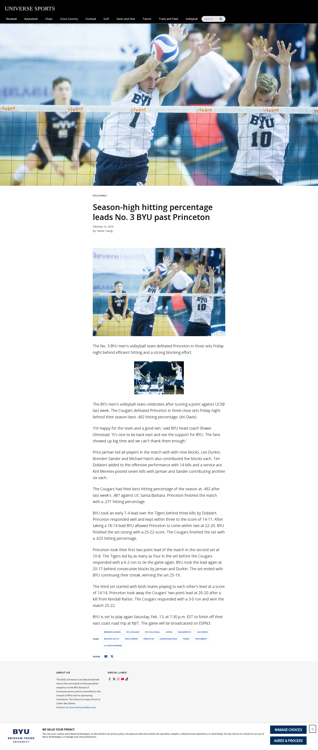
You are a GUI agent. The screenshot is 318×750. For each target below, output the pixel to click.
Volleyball (192, 19)
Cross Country (69, 19)
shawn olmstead (168, 639)
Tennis (147, 19)
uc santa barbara (113, 645)
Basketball (31, 19)
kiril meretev (184, 632)
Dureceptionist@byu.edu (82, 707)
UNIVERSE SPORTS (30, 8)
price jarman (131, 639)
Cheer (49, 19)
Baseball (11, 19)
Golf (106, 19)
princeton (148, 639)
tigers (186, 639)
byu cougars (132, 632)
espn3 (169, 632)
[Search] (221, 19)
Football (90, 19)
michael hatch (111, 639)
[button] (312, 729)
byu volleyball (152, 632)
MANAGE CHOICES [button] (288, 729)
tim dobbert (201, 639)
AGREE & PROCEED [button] (288, 740)
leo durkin (202, 632)
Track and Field (168, 19)
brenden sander (112, 632)
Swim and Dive (126, 19)
